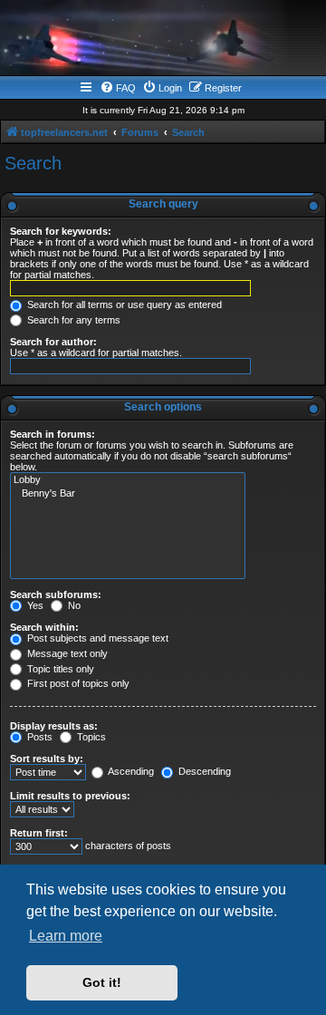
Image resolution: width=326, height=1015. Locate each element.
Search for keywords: (60, 231)
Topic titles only (59, 668)
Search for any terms (72, 319)
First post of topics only (76, 683)
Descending (203, 771)
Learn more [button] (65, 935)
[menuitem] (118, 88)
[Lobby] (128, 480)
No (73, 605)
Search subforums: (55, 594)
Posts (38, 736)
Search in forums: (52, 434)
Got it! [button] (101, 982)
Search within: (44, 627)
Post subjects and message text (96, 638)
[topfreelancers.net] (163, 40)
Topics (90, 736)
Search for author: (53, 341)
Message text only (66, 653)
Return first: (39, 832)
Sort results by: (46, 758)
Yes (33, 605)
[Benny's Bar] (128, 494)
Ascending (130, 771)
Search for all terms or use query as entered (123, 304)
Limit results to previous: (70, 795)
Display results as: (54, 725)
